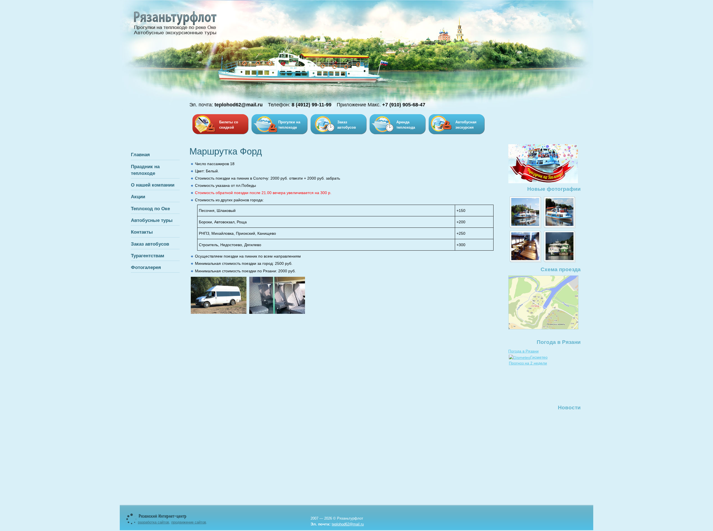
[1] (525, 212)
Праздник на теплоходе (145, 170)
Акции (138, 196)
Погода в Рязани (523, 351)
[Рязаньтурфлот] (175, 35)
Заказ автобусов (150, 244)
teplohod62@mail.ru (348, 524)
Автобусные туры (152, 220)
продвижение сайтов (188, 522)
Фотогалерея (146, 267)
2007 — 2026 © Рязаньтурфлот (337, 518)
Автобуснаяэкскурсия (466, 124)
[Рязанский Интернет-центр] (163, 518)
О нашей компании (152, 185)
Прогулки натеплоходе (289, 124)
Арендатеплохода (405, 124)
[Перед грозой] (559, 246)
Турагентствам (147, 255)
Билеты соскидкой (228, 124)
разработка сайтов (153, 522)
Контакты (142, 232)
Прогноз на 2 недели (528, 363)
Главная (140, 154)
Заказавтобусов (346, 124)
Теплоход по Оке (150, 208)
